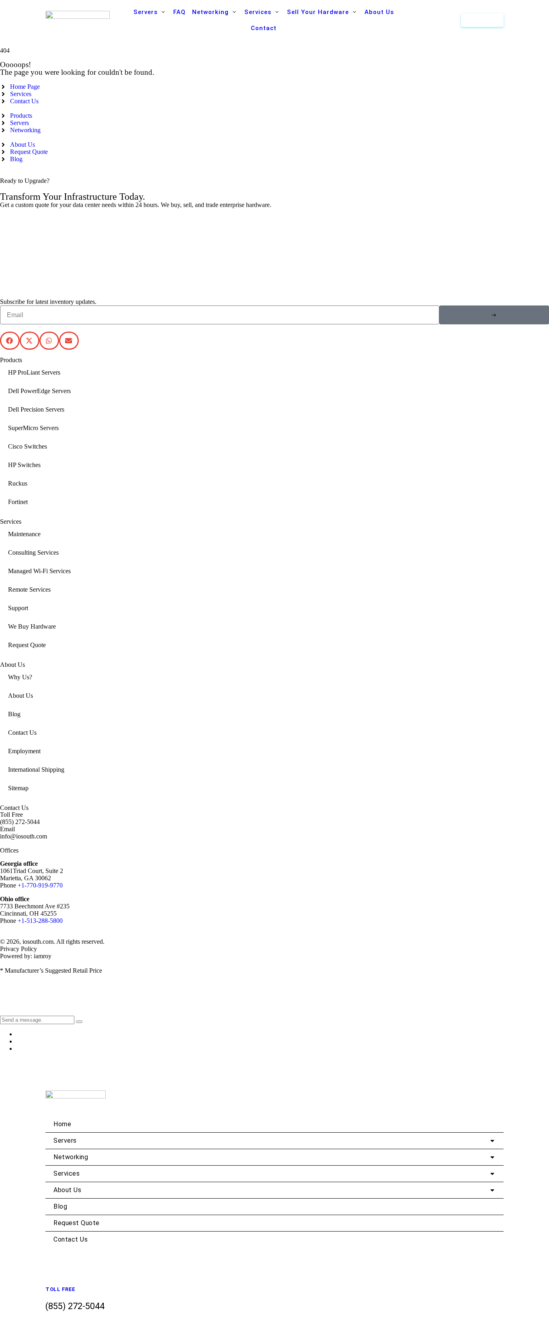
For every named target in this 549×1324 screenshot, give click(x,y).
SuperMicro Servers (33, 427)
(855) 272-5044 (20, 821)
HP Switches (24, 464)
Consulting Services (33, 552)
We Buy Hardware (32, 626)
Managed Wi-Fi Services (39, 571)
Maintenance (24, 534)
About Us (20, 695)
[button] (150, 12)
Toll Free (60, 1289)
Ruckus (17, 483)
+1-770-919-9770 (40, 885)
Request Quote (27, 645)
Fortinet (18, 501)
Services (66, 1173)
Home (62, 1124)
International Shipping (36, 769)
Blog (14, 714)
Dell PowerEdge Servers (39, 390)
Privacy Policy (18, 948)
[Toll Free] (51, 1278)
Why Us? (20, 677)
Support (18, 608)
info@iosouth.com (23, 836)
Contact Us (22, 732)
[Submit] (494, 314)
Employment (24, 751)
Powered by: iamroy (25, 956)
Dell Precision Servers (36, 409)
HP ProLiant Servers (34, 372)
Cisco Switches (27, 446)
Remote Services (29, 589)
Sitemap (18, 788)
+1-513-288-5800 (40, 920)
